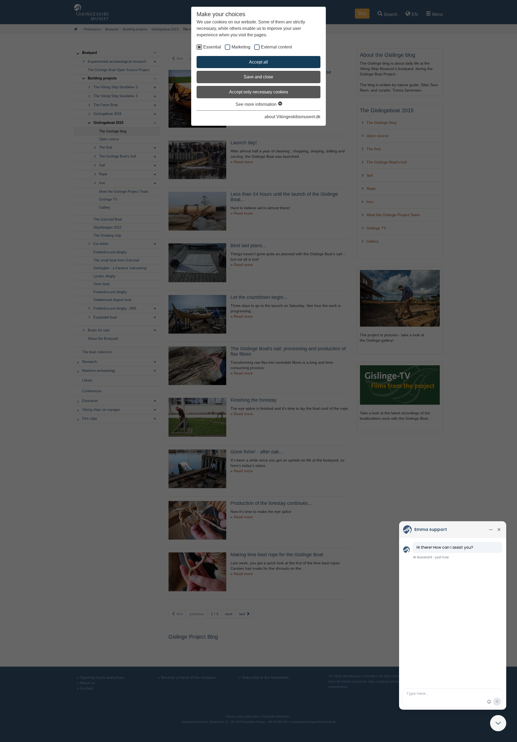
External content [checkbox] (276, 47)
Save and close (258, 77)
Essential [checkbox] (212, 47)
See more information (257, 104)
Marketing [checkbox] (241, 47)
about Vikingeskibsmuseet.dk (292, 116)
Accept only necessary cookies (258, 92)
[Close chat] (498, 723)
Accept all (258, 62)
